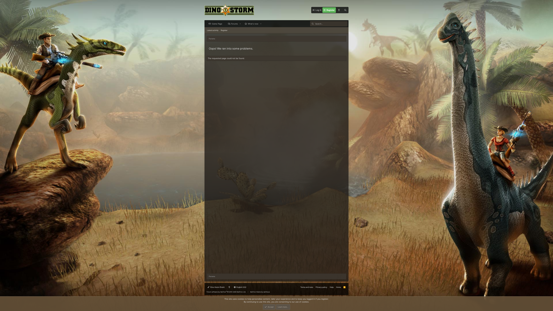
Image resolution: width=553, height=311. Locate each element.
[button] (240, 23)
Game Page (217, 24)
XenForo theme (255, 292)
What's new (253, 24)
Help (332, 287)
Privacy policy (321, 287)
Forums (234, 24)
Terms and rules (306, 287)
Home (338, 287)
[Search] (345, 10)
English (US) (241, 287)
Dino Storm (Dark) (217, 287)
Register (224, 30)
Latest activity (212, 30)
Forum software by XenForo (226, 292)
